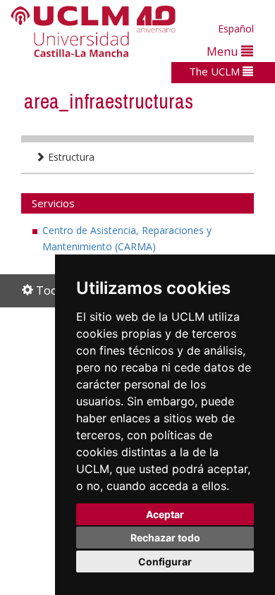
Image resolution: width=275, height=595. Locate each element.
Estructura (69, 157)
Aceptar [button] (165, 514)
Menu (224, 51)
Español (236, 28)
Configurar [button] (165, 562)
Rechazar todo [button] (165, 538)
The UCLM (216, 71)
